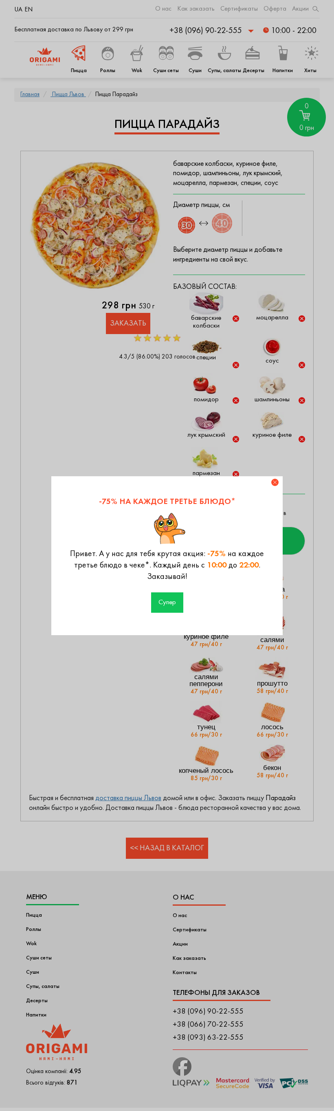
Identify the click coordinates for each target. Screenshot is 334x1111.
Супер (167, 602)
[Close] (275, 482)
